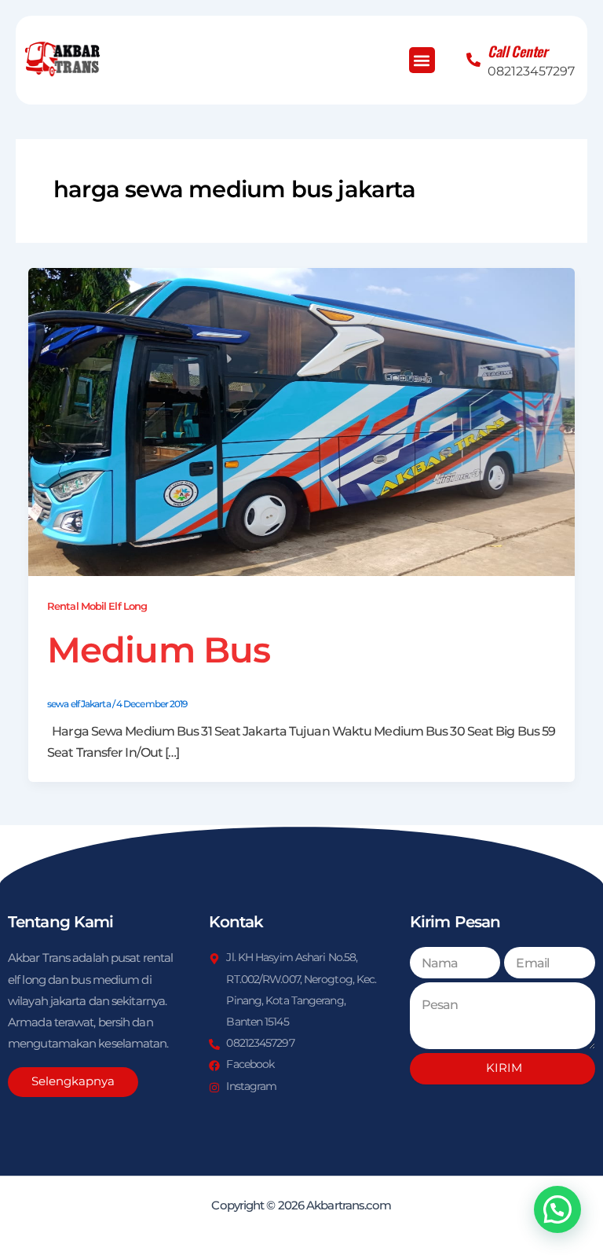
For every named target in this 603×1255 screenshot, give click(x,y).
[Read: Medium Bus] (301, 420)
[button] (422, 60)
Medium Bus (158, 649)
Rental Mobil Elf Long (97, 606)
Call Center (518, 51)
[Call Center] (473, 60)
